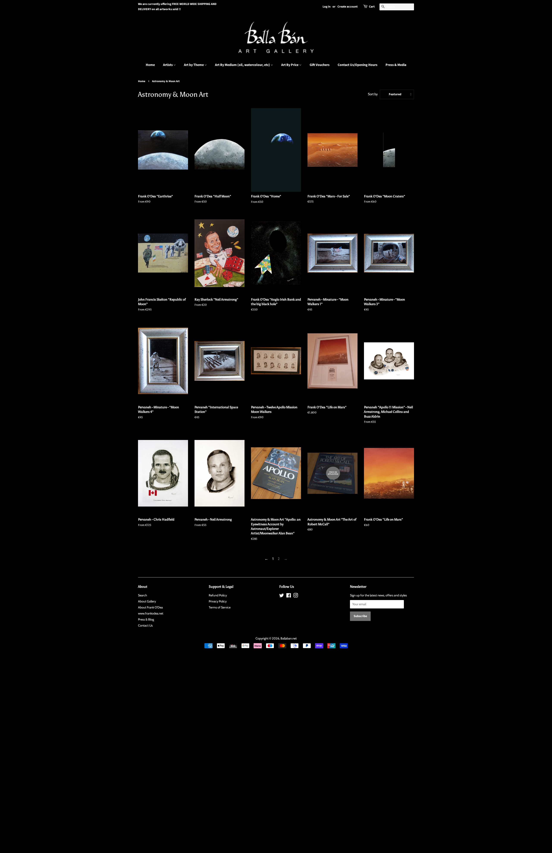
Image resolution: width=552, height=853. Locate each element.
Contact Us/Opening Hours (357, 64)
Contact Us (145, 625)
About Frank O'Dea (150, 607)
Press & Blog (146, 619)
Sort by (373, 94)
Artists (168, 64)
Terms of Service (220, 607)
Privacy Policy (218, 601)
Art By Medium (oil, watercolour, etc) (243, 64)
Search (142, 595)
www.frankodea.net (150, 613)
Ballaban (286, 638)
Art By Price (290, 64)
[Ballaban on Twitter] (281, 596)
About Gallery (147, 601)
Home (150, 64)
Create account (347, 7)
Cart (372, 7)
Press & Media (396, 64)
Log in (327, 7)
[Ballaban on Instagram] (295, 596)
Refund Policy (218, 595)
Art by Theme (194, 64)
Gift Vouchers (319, 64)
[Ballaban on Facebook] (288, 596)
